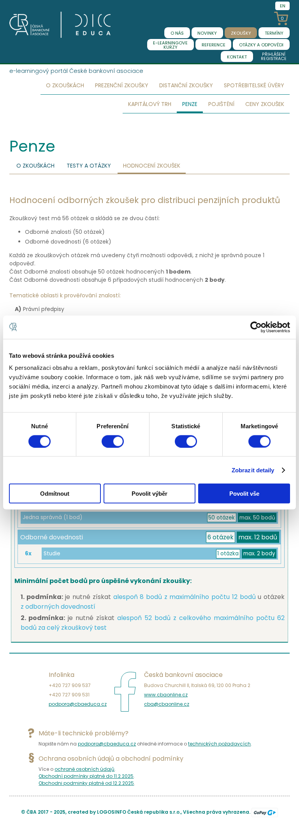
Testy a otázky (89, 166)
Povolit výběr (149, 493)
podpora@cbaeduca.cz (78, 704)
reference (213, 45)
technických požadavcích (219, 743)
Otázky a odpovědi (261, 45)
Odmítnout (54, 493)
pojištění (221, 104)
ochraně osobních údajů (84, 769)
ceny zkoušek (264, 104)
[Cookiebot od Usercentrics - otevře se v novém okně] (256, 327)
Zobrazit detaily (253, 469)
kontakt (237, 57)
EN (282, 6)
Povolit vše (244, 493)
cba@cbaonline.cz (166, 704)
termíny (274, 33)
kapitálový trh (149, 104)
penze (189, 104)
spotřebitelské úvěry (254, 85)
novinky (207, 33)
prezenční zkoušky (121, 85)
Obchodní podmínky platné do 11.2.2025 (86, 776)
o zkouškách (65, 85)
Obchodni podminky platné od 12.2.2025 (86, 783)
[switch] (113, 441)
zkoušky (241, 33)
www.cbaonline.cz (166, 694)
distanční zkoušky (186, 85)
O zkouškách (35, 166)
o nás (177, 33)
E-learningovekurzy (170, 45)
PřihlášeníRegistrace (274, 56)
